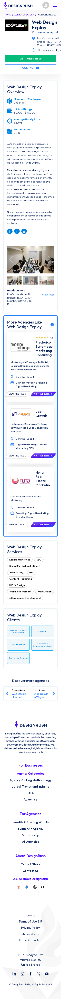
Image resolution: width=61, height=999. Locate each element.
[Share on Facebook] (10, 231)
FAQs (30, 793)
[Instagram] (22, 973)
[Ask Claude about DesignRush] (18, 887)
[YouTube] (46, 973)
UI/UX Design (17, 585)
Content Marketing (20, 578)
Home (8, 14)
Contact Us (30, 871)
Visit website (28, 58)
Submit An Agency (30, 829)
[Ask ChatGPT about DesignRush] (35, 887)
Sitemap (30, 915)
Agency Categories (30, 773)
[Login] (45, 5)
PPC (31, 572)
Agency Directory (24, 14)
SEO (38, 559)
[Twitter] (38, 973)
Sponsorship (30, 835)
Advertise (30, 799)
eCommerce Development (25, 598)
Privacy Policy (30, 928)
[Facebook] (30, 973)
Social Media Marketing (23, 566)
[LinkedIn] (14, 973)
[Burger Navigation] (55, 5)
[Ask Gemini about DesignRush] (27, 887)
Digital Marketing (19, 559)
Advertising (16, 572)
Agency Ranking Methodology (30, 780)
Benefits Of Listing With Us (30, 822)
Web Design (44, 591)
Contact (28, 67)
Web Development (20, 591)
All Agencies (30, 842)
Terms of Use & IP (30, 921)
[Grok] (42, 887)
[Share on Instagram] (24, 231)
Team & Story (30, 864)
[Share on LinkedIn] (17, 231)
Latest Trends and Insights (30, 786)
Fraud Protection (30, 940)
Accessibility (30, 934)
